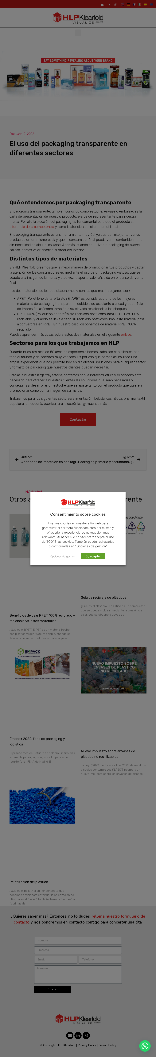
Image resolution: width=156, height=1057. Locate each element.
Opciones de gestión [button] (62, 556)
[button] (145, 1046)
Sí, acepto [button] (93, 556)
